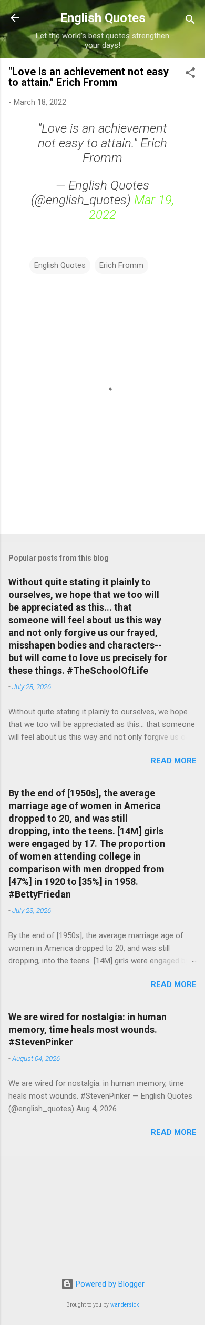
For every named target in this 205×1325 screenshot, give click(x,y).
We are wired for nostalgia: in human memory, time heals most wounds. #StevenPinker (87, 1029)
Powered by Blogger (109, 1284)
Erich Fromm (121, 265)
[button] (190, 74)
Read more (174, 760)
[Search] (190, 21)
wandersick (124, 1304)
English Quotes (103, 18)
